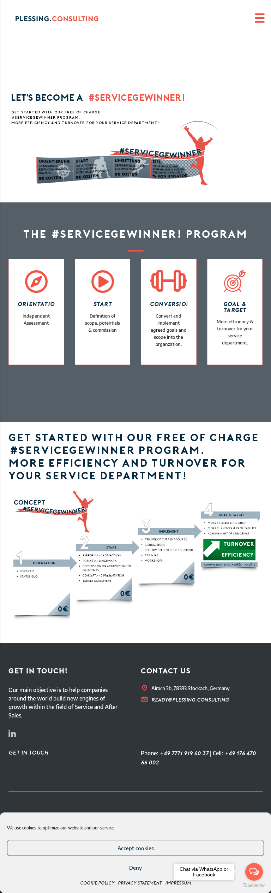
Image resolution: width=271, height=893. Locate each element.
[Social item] (12, 735)
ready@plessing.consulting (190, 700)
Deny (135, 867)
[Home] (63, 18)
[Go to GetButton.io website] (254, 885)
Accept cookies (136, 848)
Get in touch (28, 753)
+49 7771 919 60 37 (184, 754)
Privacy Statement (140, 883)
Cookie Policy (97, 883)
